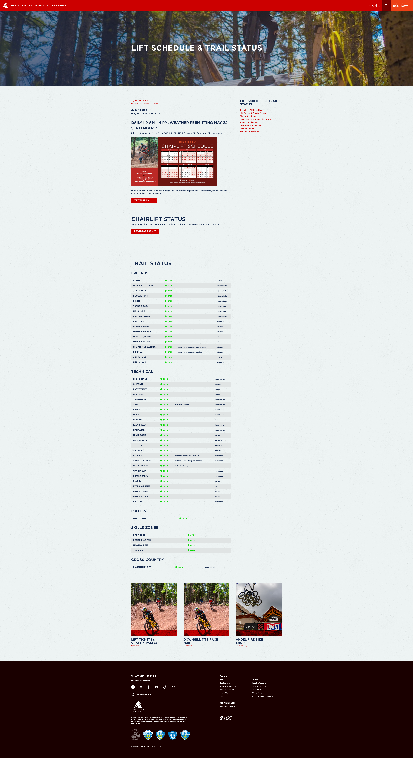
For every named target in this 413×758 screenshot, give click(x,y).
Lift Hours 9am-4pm (259, 686)
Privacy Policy (257, 693)
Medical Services (226, 693)
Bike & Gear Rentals (249, 116)
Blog (221, 696)
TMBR (160, 746)
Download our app (145, 231)
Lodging (39, 5)
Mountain (26, 5)
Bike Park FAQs (247, 128)
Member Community (227, 706)
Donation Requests (259, 683)
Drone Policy (256, 689)
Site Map (255, 680)
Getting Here (225, 683)
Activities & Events (56, 5)
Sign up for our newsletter (140, 680)
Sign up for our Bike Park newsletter (144, 104)
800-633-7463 (144, 694)
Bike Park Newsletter (249, 131)
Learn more (135, 646)
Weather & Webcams (228, 686)
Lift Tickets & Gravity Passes (253, 113)
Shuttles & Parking (227, 689)
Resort (14, 5)
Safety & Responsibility (250, 125)
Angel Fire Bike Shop (249, 122)
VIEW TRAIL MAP (142, 200)
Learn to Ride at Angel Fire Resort (255, 119)
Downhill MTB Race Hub (251, 110)
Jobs (221, 680)
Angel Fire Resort (5, 5)
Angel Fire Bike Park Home (141, 101)
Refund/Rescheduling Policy (262, 696)
